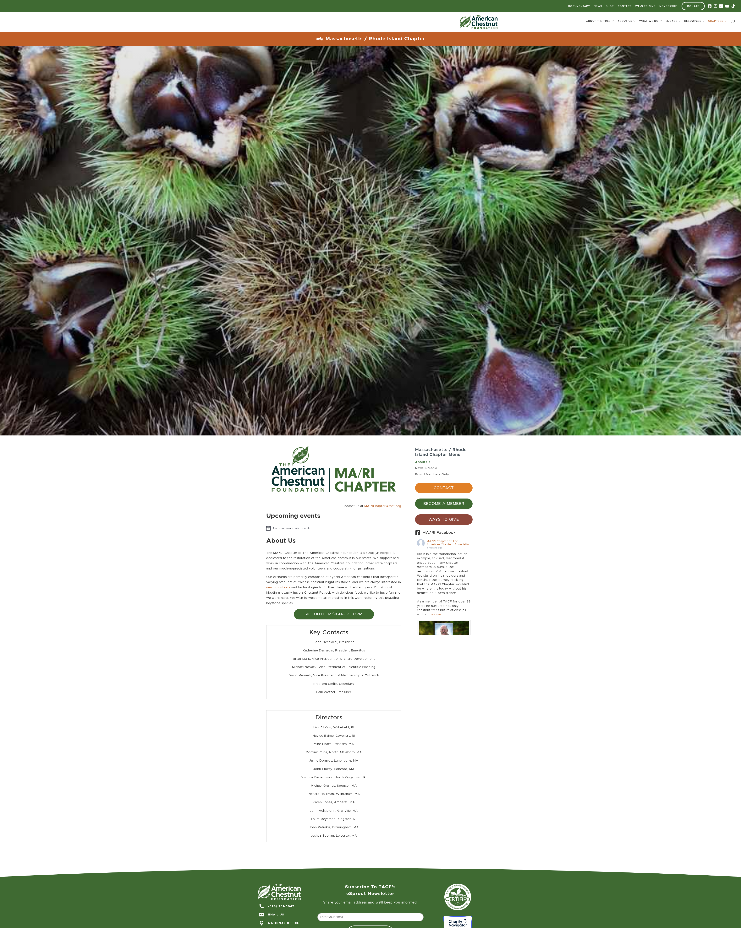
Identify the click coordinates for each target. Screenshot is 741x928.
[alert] (333, 528)
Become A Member (443, 504)
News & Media (426, 468)
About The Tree (598, 21)
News (598, 6)
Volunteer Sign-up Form (333, 614)
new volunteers (278, 587)
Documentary (579, 6)
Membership (668, 6)
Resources (692, 21)
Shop (610, 6)
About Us (625, 21)
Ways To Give (645, 6)
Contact (624, 6)
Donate (693, 6)
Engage (671, 21)
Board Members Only (432, 474)
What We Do (649, 21)
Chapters (715, 21)
